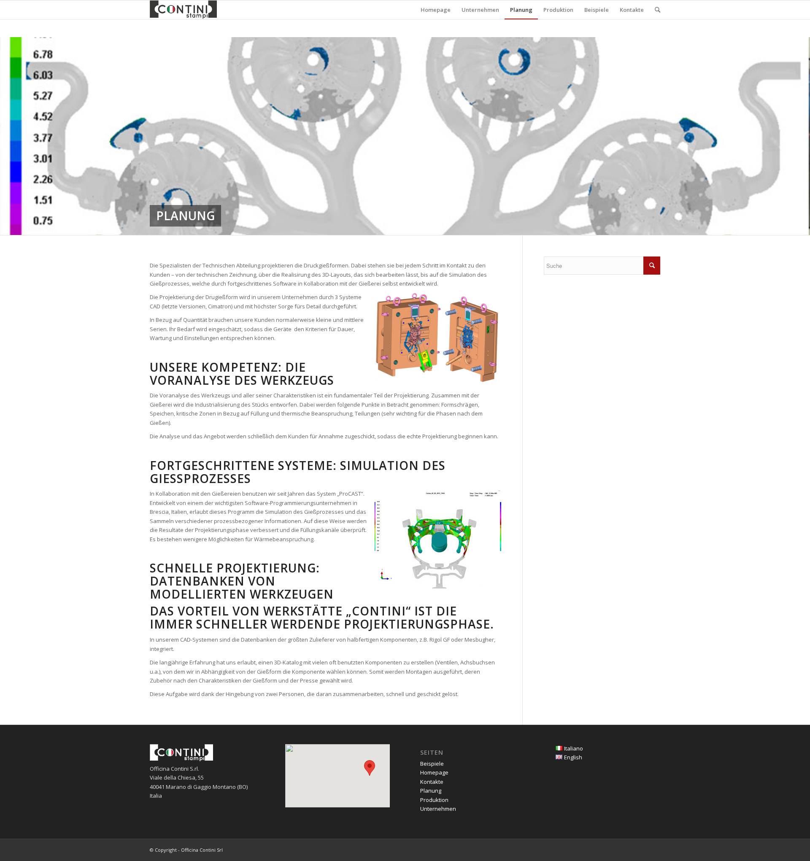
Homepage (434, 772)
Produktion (434, 800)
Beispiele (432, 763)
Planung (430, 790)
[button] (369, 768)
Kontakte (431, 781)
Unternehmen (438, 808)
